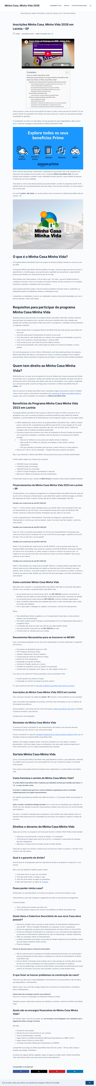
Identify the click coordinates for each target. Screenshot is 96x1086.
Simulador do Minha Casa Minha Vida (41, 91)
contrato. (45, 882)
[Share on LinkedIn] (75, 1071)
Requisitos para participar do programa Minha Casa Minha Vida (47, 77)
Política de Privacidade (52, 1083)
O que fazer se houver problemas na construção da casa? (46, 104)
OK (89, 1082)
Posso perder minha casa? (38, 101)
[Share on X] (39, 1071)
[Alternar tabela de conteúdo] (66, 72)
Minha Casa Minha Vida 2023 (64, 709)
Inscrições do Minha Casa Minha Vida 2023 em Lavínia (45, 89)
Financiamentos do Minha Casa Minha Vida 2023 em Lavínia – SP (48, 84)
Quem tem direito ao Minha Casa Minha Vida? (42, 80)
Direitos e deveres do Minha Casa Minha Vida (42, 97)
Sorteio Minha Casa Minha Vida (38, 93)
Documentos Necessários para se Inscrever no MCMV (45, 87)
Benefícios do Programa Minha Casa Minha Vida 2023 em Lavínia (47, 82)
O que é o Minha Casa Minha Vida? (38, 75)
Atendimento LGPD (56, 5)
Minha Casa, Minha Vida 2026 (22, 5)
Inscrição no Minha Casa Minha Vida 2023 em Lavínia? (55, 686)
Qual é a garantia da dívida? (38, 99)
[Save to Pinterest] (57, 1071)
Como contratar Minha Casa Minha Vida (41, 85)
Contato (66, 5)
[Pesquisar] (90, 5)
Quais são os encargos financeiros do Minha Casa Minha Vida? (47, 106)
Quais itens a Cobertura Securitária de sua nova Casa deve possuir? (48, 103)
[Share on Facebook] (21, 1071)
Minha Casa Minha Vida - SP (44, 33)
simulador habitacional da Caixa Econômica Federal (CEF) (56, 734)
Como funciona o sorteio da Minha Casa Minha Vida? (45, 95)
